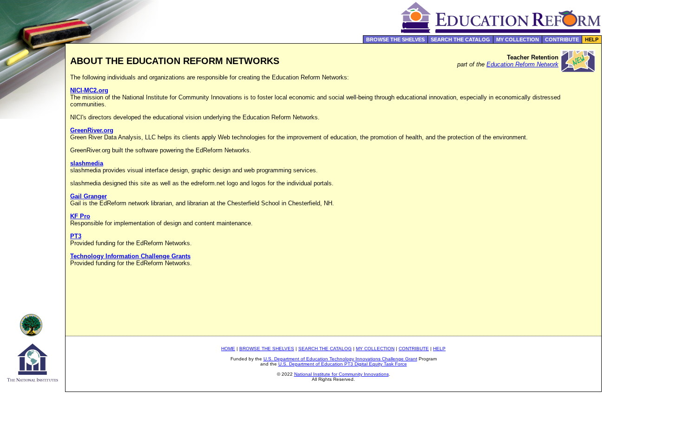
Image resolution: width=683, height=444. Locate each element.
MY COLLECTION (517, 39)
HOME (228, 348)
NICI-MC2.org (89, 90)
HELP (591, 39)
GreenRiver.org (91, 130)
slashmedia (86, 163)
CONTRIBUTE (562, 39)
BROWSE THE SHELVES (395, 39)
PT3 (75, 236)
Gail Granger (88, 196)
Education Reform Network (522, 64)
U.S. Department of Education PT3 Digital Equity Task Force (342, 363)
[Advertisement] (642, 197)
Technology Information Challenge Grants (130, 256)
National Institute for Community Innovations (341, 374)
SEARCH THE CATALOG (460, 39)
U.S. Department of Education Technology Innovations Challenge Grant (340, 358)
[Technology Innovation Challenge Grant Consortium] (32, 334)
